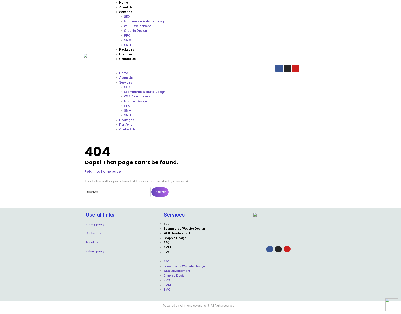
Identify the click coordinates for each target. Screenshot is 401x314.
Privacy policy (95, 224)
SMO (127, 45)
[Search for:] (118, 192)
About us (92, 242)
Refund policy (95, 251)
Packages (126, 49)
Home (123, 2)
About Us (126, 7)
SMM (127, 40)
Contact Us (127, 59)
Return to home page (103, 171)
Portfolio (125, 54)
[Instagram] (287, 68)
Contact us (93, 233)
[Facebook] (279, 68)
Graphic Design (135, 31)
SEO (127, 17)
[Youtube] (295, 68)
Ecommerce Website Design (145, 21)
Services (125, 12)
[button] (191, 68)
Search (160, 192)
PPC (127, 35)
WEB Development (137, 26)
